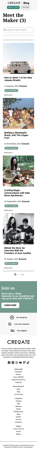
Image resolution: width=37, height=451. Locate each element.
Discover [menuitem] (18, 419)
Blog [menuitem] (18, 391)
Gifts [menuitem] (18, 403)
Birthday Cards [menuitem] (18, 411)
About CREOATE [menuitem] (18, 386)
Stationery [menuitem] (18, 406)
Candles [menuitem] (18, 417)
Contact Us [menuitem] (18, 382)
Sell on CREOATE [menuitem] (18, 377)
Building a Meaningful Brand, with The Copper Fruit (16, 135)
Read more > (8, 95)
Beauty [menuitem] (18, 409)
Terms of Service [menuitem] (18, 429)
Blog (26, 3)
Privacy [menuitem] (18, 431)
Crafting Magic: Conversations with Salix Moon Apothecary (17, 193)
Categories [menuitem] (18, 398)
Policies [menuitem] (18, 426)
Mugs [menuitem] (18, 414)
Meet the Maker (11, 90)
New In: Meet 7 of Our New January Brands (18, 79)
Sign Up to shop (13, 7)
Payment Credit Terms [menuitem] (18, 379)
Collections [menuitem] (18, 422)
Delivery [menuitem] (18, 374)
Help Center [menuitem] (18, 372)
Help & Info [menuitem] (19, 369)
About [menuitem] (18, 389)
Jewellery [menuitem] (18, 401)
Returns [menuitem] (18, 434)
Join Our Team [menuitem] (18, 394)
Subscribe (25, 7)
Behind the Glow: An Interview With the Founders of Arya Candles (17, 250)
